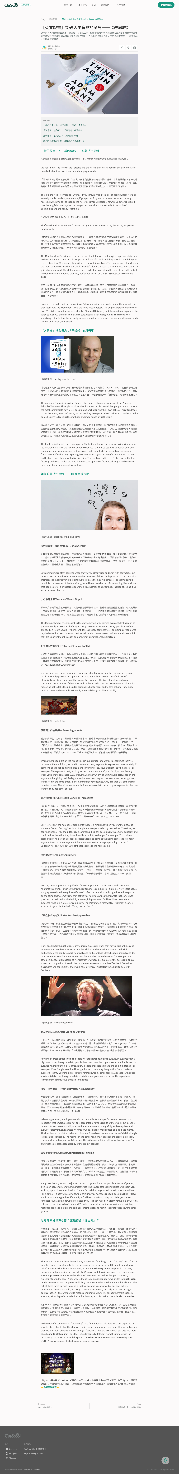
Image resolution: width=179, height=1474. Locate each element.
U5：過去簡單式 (45, 1407)
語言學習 (53, 19)
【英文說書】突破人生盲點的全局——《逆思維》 (82, 19)
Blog (43, 19)
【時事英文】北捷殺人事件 (129, 1407)
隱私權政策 (28, 1469)
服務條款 (37, 1469)
